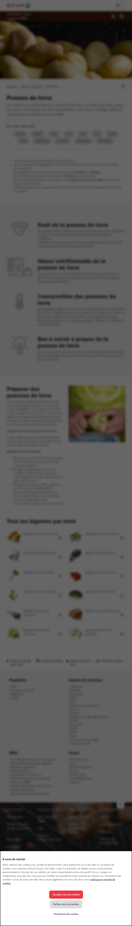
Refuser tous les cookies (66, 904)
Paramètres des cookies (66, 914)
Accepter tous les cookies (66, 894)
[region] (66, 888)
